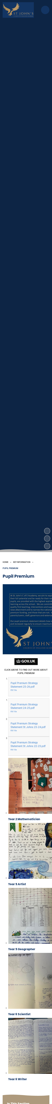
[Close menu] (45, 10)
